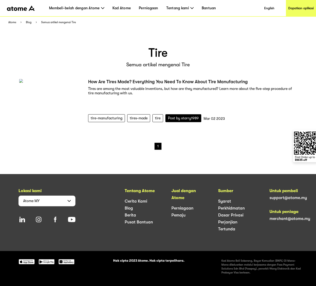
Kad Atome (121, 8)
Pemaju (178, 215)
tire (158, 118)
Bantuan (209, 8)
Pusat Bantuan (139, 222)
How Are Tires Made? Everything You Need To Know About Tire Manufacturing (168, 81)
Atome (12, 22)
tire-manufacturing (106, 118)
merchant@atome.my (290, 218)
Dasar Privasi (230, 215)
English (269, 8)
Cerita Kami (136, 201)
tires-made (139, 118)
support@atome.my (288, 197)
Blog (28, 22)
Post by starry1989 (183, 118)
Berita (130, 215)
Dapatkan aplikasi (301, 8)
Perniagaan (148, 8)
